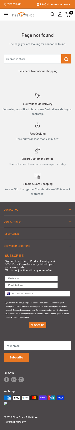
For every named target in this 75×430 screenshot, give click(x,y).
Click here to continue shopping (37, 71)
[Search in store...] (66, 58)
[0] (68, 14)
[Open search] (53, 14)
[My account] (60, 14)
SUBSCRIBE (37, 325)
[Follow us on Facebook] (6, 379)
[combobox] (10, 293)
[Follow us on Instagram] (14, 379)
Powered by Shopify (15, 421)
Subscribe (16, 357)
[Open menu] (6, 14)
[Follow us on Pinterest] (21, 379)
